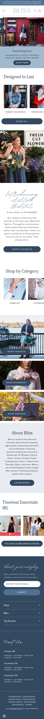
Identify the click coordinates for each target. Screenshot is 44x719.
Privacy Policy (29, 699)
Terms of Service (15, 702)
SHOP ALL (22, 121)
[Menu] (3, 11)
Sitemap (28, 704)
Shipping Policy (15, 696)
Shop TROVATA (16, 351)
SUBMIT (22, 592)
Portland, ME (9, 651)
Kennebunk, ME (10, 663)
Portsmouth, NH (10, 675)
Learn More (22, 482)
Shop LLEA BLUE (22, 249)
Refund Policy (29, 696)
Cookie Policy (18, 704)
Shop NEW (22, 62)
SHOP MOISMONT (16, 382)
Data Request (30, 702)
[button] (35, 10)
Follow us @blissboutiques (22, 543)
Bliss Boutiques (16, 708)
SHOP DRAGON (16, 413)
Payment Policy (15, 699)
